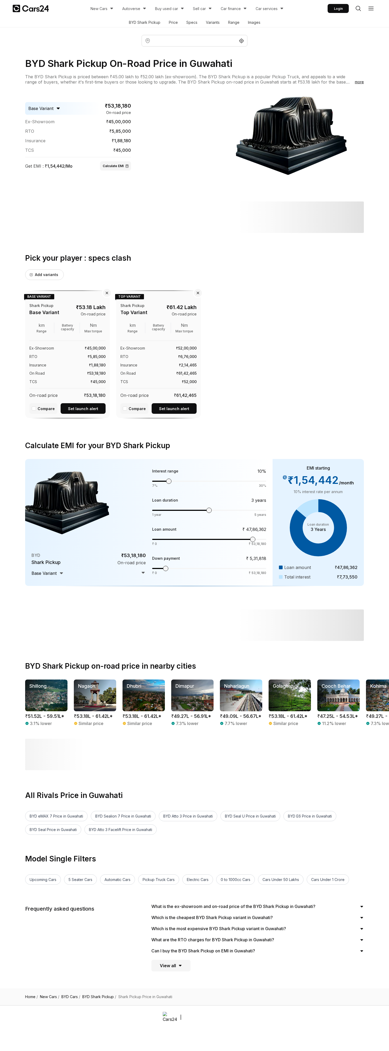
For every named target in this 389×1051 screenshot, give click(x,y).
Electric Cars (198, 879)
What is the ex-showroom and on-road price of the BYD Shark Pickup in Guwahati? (233, 906)
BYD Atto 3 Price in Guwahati (188, 816)
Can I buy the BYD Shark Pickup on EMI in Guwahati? (203, 950)
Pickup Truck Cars (159, 879)
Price (173, 22)
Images (254, 22)
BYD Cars (70, 997)
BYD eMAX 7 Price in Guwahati (56, 816)
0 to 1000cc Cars (235, 879)
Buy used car (166, 8)
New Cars (99, 8)
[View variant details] (67, 353)
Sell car (199, 8)
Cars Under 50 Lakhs (281, 879)
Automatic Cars (117, 879)
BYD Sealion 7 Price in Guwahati (123, 816)
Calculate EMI (113, 166)
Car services (267, 8)
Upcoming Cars (43, 879)
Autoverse (131, 8)
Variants (213, 22)
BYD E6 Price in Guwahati (310, 816)
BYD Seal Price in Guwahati (53, 829)
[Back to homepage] (31, 8)
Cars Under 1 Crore (328, 879)
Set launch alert (83, 408)
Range (233, 22)
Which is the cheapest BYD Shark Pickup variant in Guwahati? (212, 917)
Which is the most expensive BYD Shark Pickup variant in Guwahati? (218, 928)
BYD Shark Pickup (144, 22)
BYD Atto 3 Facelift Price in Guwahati (120, 829)
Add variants (46, 274)
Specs (191, 22)
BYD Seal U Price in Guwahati (250, 816)
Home (31, 997)
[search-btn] (358, 8)
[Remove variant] (107, 293)
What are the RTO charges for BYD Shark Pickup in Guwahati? (212, 939)
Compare (46, 408)
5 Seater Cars (80, 879)
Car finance (231, 8)
